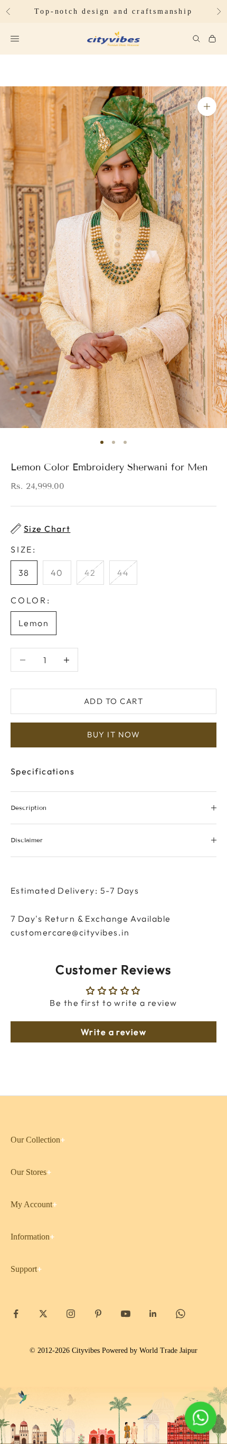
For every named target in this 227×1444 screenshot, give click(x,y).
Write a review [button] (113, 1032)
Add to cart (114, 701)
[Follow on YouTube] (125, 1313)
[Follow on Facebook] (16, 1313)
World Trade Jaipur (168, 1350)
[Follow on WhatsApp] (180, 1313)
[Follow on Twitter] (43, 1313)
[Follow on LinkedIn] (153, 1313)
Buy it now (113, 734)
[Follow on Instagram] (70, 1313)
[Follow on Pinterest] (98, 1313)
